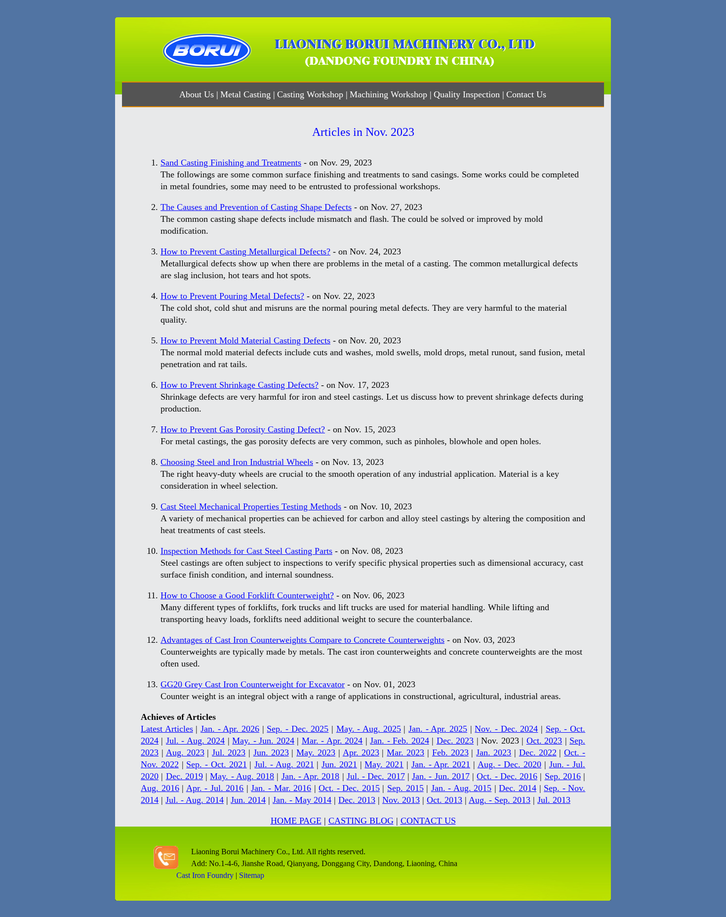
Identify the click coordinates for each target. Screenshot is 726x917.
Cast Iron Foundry (205, 875)
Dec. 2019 (184, 776)
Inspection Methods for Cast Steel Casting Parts (246, 551)
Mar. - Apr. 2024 (332, 741)
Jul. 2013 (553, 800)
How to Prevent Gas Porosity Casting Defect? (243, 429)
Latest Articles (167, 729)
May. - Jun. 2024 (263, 741)
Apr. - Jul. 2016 (215, 788)
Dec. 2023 (455, 741)
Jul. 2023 (228, 752)
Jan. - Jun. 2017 (441, 776)
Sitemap (251, 875)
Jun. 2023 (271, 752)
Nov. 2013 (401, 800)
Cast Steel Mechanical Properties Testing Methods (251, 506)
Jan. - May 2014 (302, 800)
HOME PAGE (296, 821)
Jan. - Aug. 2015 (461, 788)
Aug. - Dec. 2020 (509, 764)
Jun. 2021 (339, 764)
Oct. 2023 (544, 741)
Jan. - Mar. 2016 (281, 788)
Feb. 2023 (450, 752)
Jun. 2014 (248, 800)
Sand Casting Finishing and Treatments (231, 162)
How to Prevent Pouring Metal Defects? (232, 296)
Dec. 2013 (356, 800)
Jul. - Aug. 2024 (195, 741)
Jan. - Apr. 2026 (230, 729)
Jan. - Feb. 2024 (399, 741)
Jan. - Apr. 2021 (440, 764)
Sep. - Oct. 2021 (216, 764)
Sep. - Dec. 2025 (297, 729)
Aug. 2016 (160, 788)
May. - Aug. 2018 (242, 776)
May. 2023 (315, 752)
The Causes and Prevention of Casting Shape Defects (256, 207)
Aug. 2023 (185, 752)
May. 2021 (383, 764)
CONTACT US (428, 821)
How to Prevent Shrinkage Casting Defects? (240, 385)
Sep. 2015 (405, 788)
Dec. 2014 (517, 788)
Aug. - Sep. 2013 (499, 800)
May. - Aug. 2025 (368, 729)
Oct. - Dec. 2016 (507, 776)
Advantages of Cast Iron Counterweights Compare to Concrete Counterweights (302, 640)
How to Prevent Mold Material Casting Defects (245, 340)
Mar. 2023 (405, 752)
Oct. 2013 (444, 800)
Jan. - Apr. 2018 (311, 776)
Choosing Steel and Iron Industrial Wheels (237, 462)
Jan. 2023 (493, 752)
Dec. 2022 (538, 752)
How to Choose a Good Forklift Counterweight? (247, 595)
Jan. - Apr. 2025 (437, 729)
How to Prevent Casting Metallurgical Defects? (245, 251)
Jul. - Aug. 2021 (284, 764)
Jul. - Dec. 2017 (376, 776)
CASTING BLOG (361, 821)
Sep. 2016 (563, 776)
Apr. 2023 (361, 752)
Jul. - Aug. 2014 (194, 800)
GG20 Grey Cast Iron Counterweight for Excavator (253, 684)
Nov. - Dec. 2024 (506, 729)
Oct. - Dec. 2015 (349, 788)
